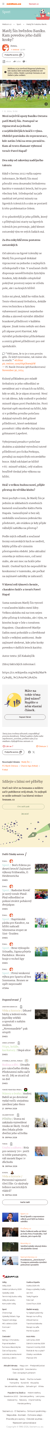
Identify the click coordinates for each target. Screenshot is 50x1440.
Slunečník (25, 1383)
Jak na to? (25, 814)
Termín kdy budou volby (12, 1296)
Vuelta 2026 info (33, 1286)
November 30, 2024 (13, 370)
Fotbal (5, 770)
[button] (25, 94)
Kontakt (22, 1415)
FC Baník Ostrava (10, 766)
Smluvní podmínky (36, 1411)
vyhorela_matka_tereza (12, 1061)
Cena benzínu (31, 1369)
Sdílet (18, 61)
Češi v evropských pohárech (24, 1373)
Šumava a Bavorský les (11, 1347)
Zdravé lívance (32, 1320)
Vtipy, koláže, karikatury (10, 1048)
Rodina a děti (10, 1065)
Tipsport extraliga (9, 1320)
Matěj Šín (25, 762)
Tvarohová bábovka (34, 1324)
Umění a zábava (11, 1148)
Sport (5, 865)
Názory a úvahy (11, 1094)
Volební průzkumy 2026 (12, 1289)
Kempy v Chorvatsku (10, 1340)
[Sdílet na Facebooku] (29, 752)
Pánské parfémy (24, 1404)
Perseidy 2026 (17, 1369)
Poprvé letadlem (9, 1343)
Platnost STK (31, 1358)
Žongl (14, 46)
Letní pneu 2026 (33, 1340)
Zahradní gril (31, 1386)
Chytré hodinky (34, 1400)
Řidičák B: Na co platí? (35, 1351)
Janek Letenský (8, 1043)
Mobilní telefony (34, 1393)
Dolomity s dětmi (9, 1358)
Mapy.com (24, 1366)
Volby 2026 (6, 1286)
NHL (4, 1331)
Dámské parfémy (27, 1396)
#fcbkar (18, 360)
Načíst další (25, 1202)
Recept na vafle (32, 1327)
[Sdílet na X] (33, 752)
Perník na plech (32, 1331)
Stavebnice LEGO (11, 1396)
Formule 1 (6, 1327)
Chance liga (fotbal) (29, 766)
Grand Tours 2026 (33, 1304)
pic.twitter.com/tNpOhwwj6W (19, 364)
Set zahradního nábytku (14, 1386)
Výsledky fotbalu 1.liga (11, 1316)
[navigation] (3, 4)
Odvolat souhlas (34, 1419)
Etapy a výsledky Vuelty (35, 1289)
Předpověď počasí (37, 1366)
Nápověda (11, 1415)
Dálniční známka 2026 (35, 1343)
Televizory (23, 1400)
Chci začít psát (23, 807)
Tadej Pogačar (32, 1296)
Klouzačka (34, 1383)
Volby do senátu (8, 1300)
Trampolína (14, 1383)
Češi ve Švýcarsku (9, 1351)
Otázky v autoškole (34, 1354)
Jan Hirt (29, 1293)
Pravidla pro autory (15, 1419)
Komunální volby (9, 1304)
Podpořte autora (11, 55)
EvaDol (5, 1172)
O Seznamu (20, 1411)
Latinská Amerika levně (11, 1354)
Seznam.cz (34, 4)
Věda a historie (11, 1011)
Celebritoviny (8, 1115)
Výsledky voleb (8, 1293)
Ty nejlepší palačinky (34, 1313)
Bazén (22, 1379)
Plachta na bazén (34, 1379)
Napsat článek (25, 717)
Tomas (4, 1144)
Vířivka (41, 1386)
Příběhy (7, 1119)
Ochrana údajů (35, 1415)
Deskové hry (12, 1400)
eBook (8, 61)
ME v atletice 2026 (9, 1324)
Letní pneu (40, 1396)
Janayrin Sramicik (9, 1007)
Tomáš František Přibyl (12, 1090)
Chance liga (7, 1313)
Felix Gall (30, 1300)
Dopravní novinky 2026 (35, 1347)
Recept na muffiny (34, 1316)
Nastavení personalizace (24, 1423)
